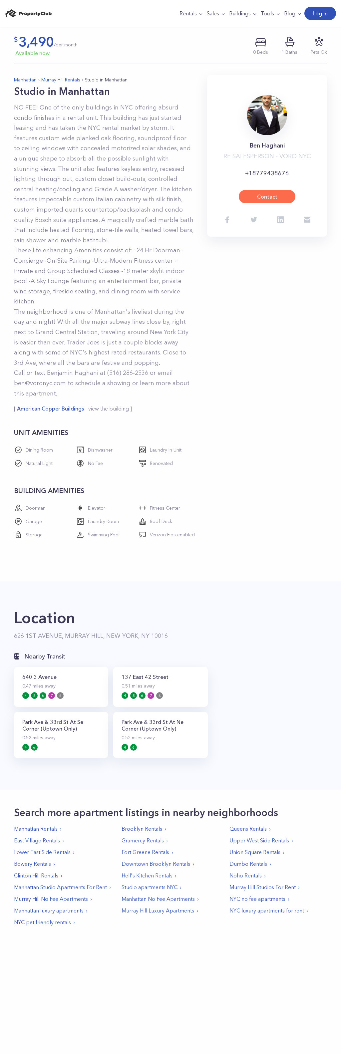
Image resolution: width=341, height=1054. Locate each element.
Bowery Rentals (32, 863)
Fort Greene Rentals (145, 852)
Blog (289, 13)
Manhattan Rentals (36, 828)
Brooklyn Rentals (142, 828)
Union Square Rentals (254, 852)
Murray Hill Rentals (60, 80)
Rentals (188, 13)
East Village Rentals (37, 840)
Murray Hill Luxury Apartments (158, 910)
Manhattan (25, 80)
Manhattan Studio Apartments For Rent (60, 887)
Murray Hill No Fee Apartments (51, 898)
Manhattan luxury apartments (49, 910)
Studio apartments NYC (149, 887)
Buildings (240, 13)
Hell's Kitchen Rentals (147, 875)
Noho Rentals (245, 875)
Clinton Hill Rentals (36, 875)
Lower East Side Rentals (42, 852)
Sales (213, 13)
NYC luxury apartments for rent (266, 910)
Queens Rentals (248, 828)
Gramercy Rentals (143, 840)
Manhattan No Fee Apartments (158, 898)
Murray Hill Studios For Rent (262, 887)
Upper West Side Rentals (259, 840)
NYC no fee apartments (257, 898)
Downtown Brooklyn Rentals (156, 863)
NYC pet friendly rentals (42, 922)
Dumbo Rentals (248, 863)
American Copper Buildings (50, 408)
